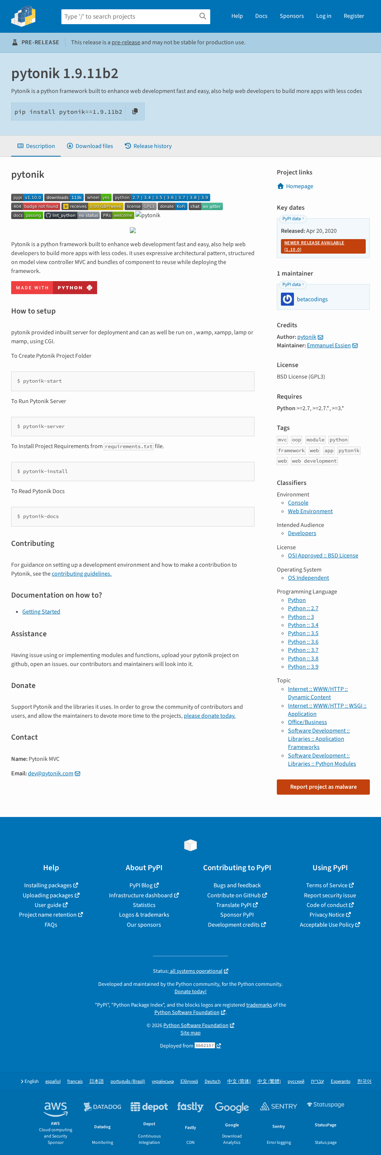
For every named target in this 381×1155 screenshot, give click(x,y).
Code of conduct (327, 905)
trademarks (259, 1005)
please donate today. (210, 716)
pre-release (126, 42)
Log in (324, 16)
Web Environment (310, 511)
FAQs (51, 925)
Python (297, 600)
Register (354, 16)
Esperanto (340, 1081)
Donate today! (190, 991)
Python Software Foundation (187, 1012)
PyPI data (291, 218)
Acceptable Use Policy (327, 925)
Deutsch (213, 1081)
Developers (302, 533)
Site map (190, 1033)
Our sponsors (144, 925)
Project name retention (48, 915)
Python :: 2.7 (303, 608)
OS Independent (308, 578)
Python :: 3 (301, 617)
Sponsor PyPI (237, 915)
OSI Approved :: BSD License (323, 555)
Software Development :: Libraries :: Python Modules (322, 760)
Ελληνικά (189, 1081)
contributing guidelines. (82, 574)
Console (298, 503)
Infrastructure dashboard (141, 895)
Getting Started (41, 612)
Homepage (299, 186)
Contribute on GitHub (234, 895)
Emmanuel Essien (329, 345)
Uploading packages (48, 895)
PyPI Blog (141, 885)
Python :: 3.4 (303, 625)
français (75, 1081)
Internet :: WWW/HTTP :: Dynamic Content (318, 693)
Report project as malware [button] (323, 787)
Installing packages (48, 885)
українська (163, 1081)
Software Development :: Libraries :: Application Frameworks (319, 739)
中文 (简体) (239, 1081)
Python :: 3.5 (303, 633)
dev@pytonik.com (50, 773)
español (53, 1081)
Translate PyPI (234, 905)
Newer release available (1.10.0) (314, 246)
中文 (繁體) (269, 1081)
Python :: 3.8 (303, 658)
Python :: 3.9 (303, 667)
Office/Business (307, 722)
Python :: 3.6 (303, 642)
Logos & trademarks (144, 915)
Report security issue (330, 895)
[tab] (36, 146)
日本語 (96, 1081)
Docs (261, 16)
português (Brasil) (128, 1081)
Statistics (144, 905)
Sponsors (292, 16)
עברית (317, 1081)
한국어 (364, 1081)
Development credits (234, 925)
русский (296, 1081)
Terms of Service (327, 885)
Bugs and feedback (237, 885)
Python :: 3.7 (303, 650)
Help (237, 16)
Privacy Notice (327, 915)
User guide (48, 905)
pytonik (306, 337)
